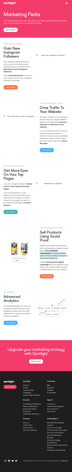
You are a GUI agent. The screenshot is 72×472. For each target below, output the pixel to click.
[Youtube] (12, 461)
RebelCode (64, 461)
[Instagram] (5, 461)
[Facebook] (9, 461)
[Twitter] (16, 461)
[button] (66, 3)
